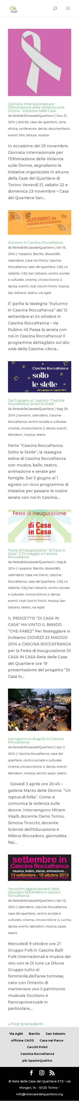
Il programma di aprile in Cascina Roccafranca (36, 740)
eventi (13, 135)
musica (63, 286)
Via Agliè (16, 1034)
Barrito (38, 254)
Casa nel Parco (36, 260)
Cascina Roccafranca (33, 754)
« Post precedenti (25, 1024)
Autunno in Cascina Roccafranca (35, 243)
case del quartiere (43, 122)
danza (42, 129)
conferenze (27, 129)
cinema (30, 280)
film (22, 135)
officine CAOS (22, 1040)
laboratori (15, 435)
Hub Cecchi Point (43, 286)
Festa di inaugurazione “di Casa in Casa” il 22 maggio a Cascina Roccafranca (36, 553)
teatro (32, 293)
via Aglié (45, 293)
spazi (52, 773)
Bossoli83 (52, 254)
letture (31, 135)
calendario (16, 260)
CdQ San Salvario (34, 273)
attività (23, 122)
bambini (24, 415)
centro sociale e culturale (47, 422)
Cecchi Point (37, 1047)
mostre (43, 135)
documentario (59, 129)
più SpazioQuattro (37, 1060)
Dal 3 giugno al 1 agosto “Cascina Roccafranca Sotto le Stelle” (36, 402)
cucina (66, 920)
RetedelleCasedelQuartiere (33, 116)
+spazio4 (25, 254)
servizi (41, 773)
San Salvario (17, 293)
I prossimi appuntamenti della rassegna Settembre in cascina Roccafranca (34, 892)
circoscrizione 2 (50, 280)
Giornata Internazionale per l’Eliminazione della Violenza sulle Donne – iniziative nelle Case (36, 107)
